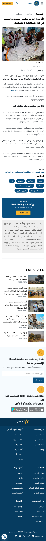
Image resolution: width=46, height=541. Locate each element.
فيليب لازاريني (21, 190)
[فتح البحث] (17, 3)
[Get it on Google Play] (19, 409)
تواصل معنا (19, 511)
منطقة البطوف (39, 493)
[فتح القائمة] (42, 3)
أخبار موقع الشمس (15, 429)
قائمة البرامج (39, 439)
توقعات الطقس (17, 493)
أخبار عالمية (19, 449)
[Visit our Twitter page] (25, 536)
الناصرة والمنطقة (38, 478)
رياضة (21, 478)
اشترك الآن (38, 380)
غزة (12, 181)
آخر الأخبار (29, 14)
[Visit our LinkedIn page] (17, 536)
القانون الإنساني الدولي (24, 186)
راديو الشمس (38, 429)
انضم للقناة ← (23, 213)
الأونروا (13, 90)
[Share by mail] (25, 70)
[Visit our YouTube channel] (21, 536)
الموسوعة (19, 483)
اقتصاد (20, 473)
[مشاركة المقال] (35, 71)
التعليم (40, 186)
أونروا (40, 181)
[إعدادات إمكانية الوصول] (4, 536)
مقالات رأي (19, 454)
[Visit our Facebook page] (33, 536)
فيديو (21, 459)
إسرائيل (30, 181)
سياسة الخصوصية (38, 516)
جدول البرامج (40, 444)
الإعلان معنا (18, 506)
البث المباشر (6, 3)
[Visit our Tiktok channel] (13, 536)
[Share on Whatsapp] (22, 70)
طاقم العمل (40, 511)
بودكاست (41, 449)
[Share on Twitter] (28, 70)
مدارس (20, 181)
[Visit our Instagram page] (30, 536)
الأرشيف (20, 516)
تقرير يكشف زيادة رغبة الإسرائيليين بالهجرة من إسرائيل (24, 172)
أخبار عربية (19, 444)
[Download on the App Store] (36, 409)
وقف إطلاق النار (36, 190)
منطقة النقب (39, 483)
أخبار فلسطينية (18, 435)
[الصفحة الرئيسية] (33, 3)
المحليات (40, 467)
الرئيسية (40, 14)
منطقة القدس (39, 473)
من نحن (41, 506)
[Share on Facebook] (32, 70)
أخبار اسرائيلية (18, 439)
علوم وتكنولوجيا (17, 488)
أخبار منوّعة (18, 467)
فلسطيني (19, 14)
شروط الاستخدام (38, 521)
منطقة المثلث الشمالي (36, 488)
